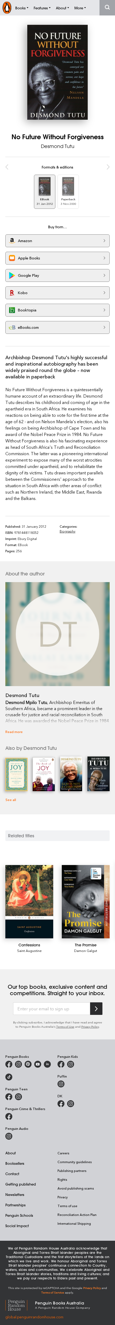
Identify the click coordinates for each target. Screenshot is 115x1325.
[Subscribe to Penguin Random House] (96, 1008)
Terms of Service (52, 1292)
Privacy (62, 1197)
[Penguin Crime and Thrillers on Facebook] (8, 1116)
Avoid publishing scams (75, 1188)
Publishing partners (71, 1170)
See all (10, 799)
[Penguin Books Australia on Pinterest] (28, 1064)
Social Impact (17, 1225)
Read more (14, 731)
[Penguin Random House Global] (20, 1305)
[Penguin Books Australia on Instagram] (18, 1064)
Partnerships (15, 1205)
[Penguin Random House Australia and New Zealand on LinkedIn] (47, 1064)
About (10, 1153)
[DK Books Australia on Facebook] (60, 1103)
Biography (67, 531)
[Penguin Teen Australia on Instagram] (18, 1096)
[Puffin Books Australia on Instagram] (60, 1083)
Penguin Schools (19, 1215)
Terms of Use (65, 1026)
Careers (63, 1153)
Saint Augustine (29, 950)
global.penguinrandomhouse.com (34, 1317)
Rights (62, 1179)
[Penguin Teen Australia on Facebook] (8, 1096)
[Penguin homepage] (7, 8)
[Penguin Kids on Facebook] (60, 1064)
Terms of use (67, 1205)
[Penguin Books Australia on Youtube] (37, 1064)
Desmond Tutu (57, 146)
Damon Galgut (85, 950)
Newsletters (14, 1194)
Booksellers (14, 1163)
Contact (12, 1173)
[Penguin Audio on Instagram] (8, 1136)
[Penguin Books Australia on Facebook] (8, 1064)
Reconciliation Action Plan (77, 1214)
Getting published (20, 1184)
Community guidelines (74, 1161)
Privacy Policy (90, 1026)
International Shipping (74, 1223)
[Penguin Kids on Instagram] (70, 1064)
